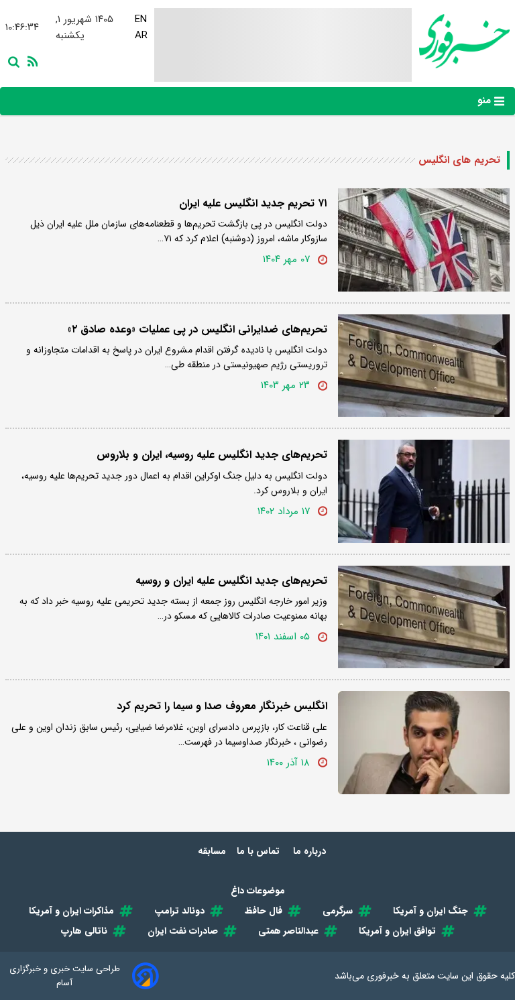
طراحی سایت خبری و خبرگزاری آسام (64, 976)
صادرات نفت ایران (183, 931)
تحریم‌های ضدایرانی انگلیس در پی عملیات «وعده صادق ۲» (197, 329)
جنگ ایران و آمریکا (430, 910)
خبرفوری (383, 975)
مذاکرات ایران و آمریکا (71, 910)
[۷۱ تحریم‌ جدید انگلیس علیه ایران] (424, 240)
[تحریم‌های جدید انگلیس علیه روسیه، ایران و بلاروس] (424, 491)
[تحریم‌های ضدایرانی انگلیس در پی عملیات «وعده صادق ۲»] (424, 366)
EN (141, 19)
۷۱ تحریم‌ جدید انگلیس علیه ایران (253, 203)
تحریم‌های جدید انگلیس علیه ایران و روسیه (231, 580)
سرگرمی (338, 910)
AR (141, 35)
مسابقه (212, 851)
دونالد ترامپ (179, 910)
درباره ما (311, 851)
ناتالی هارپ (84, 931)
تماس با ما (259, 851)
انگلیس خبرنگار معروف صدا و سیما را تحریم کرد (222, 706)
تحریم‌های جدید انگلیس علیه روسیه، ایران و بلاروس (212, 454)
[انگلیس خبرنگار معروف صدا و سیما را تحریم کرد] (424, 742)
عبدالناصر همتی (288, 931)
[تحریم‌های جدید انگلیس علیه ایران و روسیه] (424, 617)
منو (485, 100)
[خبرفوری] (461, 41)
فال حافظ (263, 910)
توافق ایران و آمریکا (397, 931)
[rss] (30, 60)
